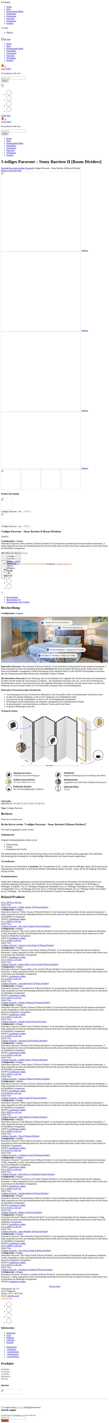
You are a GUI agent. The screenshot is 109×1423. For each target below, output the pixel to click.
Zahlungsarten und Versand (17, 602)
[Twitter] (8, 94)
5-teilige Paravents (25, 168)
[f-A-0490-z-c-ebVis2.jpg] (41, 468)
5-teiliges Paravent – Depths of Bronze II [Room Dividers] (25, 1002)
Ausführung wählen (17, 919)
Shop (8, 9)
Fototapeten (11, 16)
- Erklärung (11, 1349)
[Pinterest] (8, 105)
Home (9, 7)
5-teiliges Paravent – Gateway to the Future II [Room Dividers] (27, 945)
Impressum (11, 1333)
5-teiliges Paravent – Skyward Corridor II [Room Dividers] (26, 926)
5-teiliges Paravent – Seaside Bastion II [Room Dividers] (25, 1193)
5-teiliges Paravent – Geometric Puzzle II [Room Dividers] (25, 1155)
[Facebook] (8, 100)
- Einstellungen (12, 1352)
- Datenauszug (12, 1354)
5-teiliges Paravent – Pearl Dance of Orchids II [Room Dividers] (28, 1174)
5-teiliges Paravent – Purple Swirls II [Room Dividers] (24, 1022)
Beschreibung (12, 597)
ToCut (19, 1407)
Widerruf (10, 1338)
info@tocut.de (13, 1296)
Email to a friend (13, 561)
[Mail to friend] (8, 111)
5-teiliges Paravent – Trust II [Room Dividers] (20, 1136)
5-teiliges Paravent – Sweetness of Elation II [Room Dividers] (27, 1270)
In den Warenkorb (5, 570)
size (2, 553)
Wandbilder (11, 14)
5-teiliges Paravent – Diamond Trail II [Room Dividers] (24, 1041)
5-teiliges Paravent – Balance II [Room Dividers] (21, 1212)
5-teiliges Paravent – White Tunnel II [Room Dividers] (24, 1098)
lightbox (84, 250)
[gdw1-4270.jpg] (41, 330)
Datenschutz (11, 1347)
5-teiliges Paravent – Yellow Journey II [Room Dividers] (24, 907)
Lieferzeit (10, 1340)
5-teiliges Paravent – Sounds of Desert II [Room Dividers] (25, 1079)
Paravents (10, 18)
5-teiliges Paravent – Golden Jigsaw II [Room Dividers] (24, 1060)
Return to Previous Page (11, 170)
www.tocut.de (6, 1298)
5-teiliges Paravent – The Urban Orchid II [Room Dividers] (26, 1250)
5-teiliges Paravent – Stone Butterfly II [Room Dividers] (24, 1231)
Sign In (9, 32)
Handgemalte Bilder (14, 11)
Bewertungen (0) (13, 600)
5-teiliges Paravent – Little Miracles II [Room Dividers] (24, 1117)
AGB (8, 1335)
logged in (16, 829)
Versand (9, 1342)
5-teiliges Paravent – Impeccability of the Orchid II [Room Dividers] (29, 964)
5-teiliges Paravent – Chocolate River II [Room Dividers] (25, 983)
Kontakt (9, 23)
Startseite (5, 168)
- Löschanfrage (12, 1356)
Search (5, 81)
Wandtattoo (11, 21)
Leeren (25, 553)
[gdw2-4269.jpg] (41, 411)
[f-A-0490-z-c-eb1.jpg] (41, 250)
